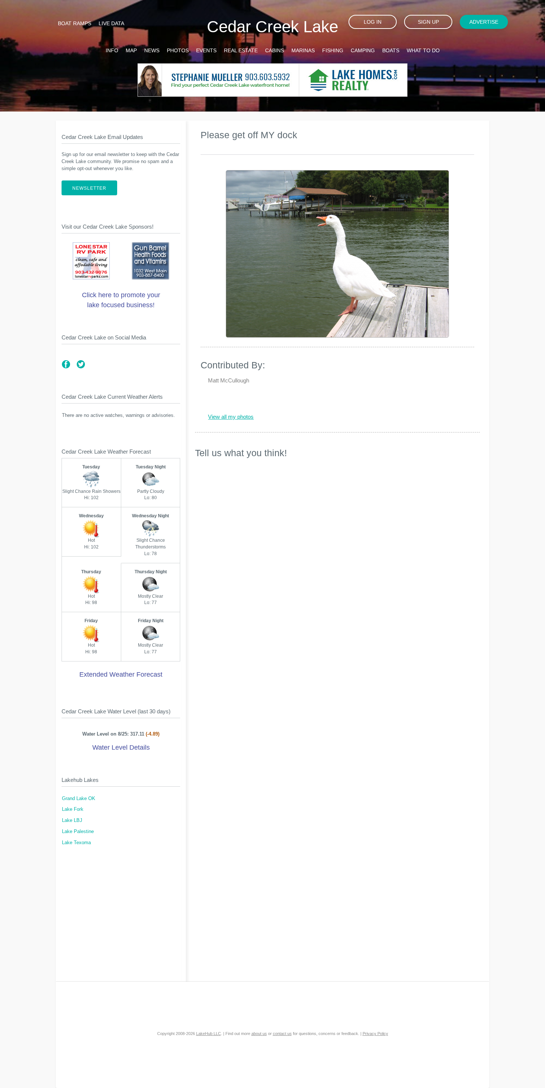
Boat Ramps (74, 23)
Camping (363, 50)
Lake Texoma (76, 842)
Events (206, 50)
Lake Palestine (78, 831)
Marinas (303, 50)
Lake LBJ (72, 820)
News (151, 50)
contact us (282, 1033)
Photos (178, 50)
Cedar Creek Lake (272, 26)
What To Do (423, 50)
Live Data (111, 23)
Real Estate (241, 50)
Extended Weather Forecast (120, 674)
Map (131, 50)
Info (112, 50)
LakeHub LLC (208, 1033)
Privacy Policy (375, 1033)
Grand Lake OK (78, 798)
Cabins (274, 50)
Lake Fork (72, 809)
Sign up (428, 22)
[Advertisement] (121, 918)
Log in (373, 22)
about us (259, 1033)
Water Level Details (121, 747)
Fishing (332, 50)
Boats (390, 50)
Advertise (483, 22)
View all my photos (231, 417)
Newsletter (89, 188)
